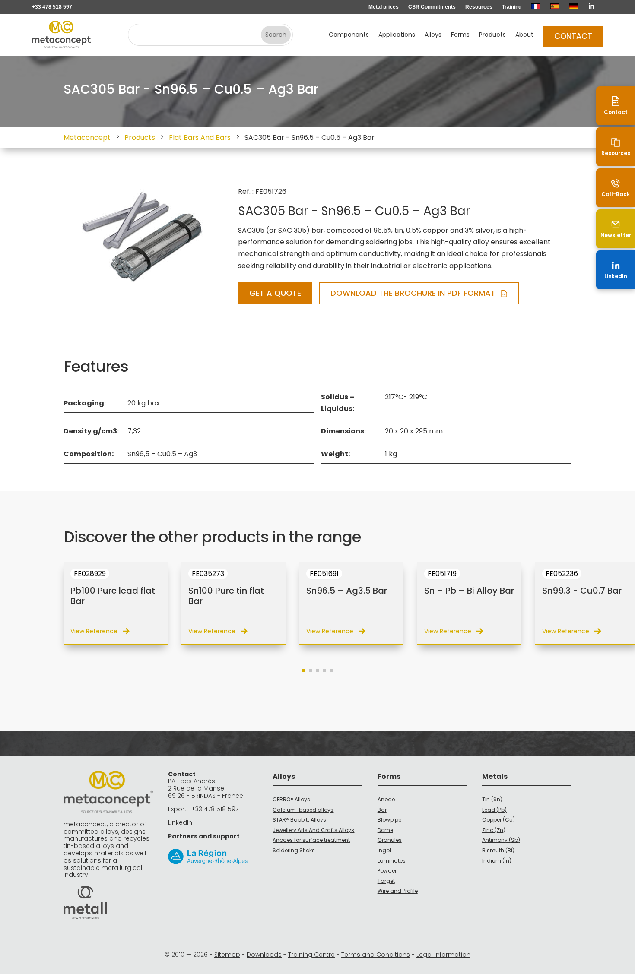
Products (492, 35)
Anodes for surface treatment (311, 840)
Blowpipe (389, 819)
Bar (382, 809)
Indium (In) (496, 860)
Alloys (433, 35)
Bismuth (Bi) (498, 850)
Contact (573, 36)
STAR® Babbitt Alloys (299, 819)
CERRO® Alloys (291, 799)
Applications (396, 35)
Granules (390, 840)
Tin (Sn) (492, 799)
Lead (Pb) (494, 809)
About (524, 35)
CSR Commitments (432, 7)
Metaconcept (87, 137)
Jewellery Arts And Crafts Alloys (313, 830)
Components (349, 35)
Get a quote (275, 293)
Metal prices (383, 7)
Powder (387, 870)
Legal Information (443, 954)
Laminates (392, 860)
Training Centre (311, 954)
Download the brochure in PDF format (412, 293)
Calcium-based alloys (303, 809)
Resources (478, 7)
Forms (460, 35)
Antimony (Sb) (501, 840)
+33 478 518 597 (52, 7)
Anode (386, 799)
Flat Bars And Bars (200, 137)
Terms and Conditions (375, 954)
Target (386, 881)
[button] (303, 670)
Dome (385, 830)
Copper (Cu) (498, 819)
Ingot (384, 850)
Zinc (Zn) (493, 830)
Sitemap (227, 954)
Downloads (264, 954)
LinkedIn (180, 822)
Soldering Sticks (294, 850)
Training (511, 7)
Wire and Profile (398, 891)
